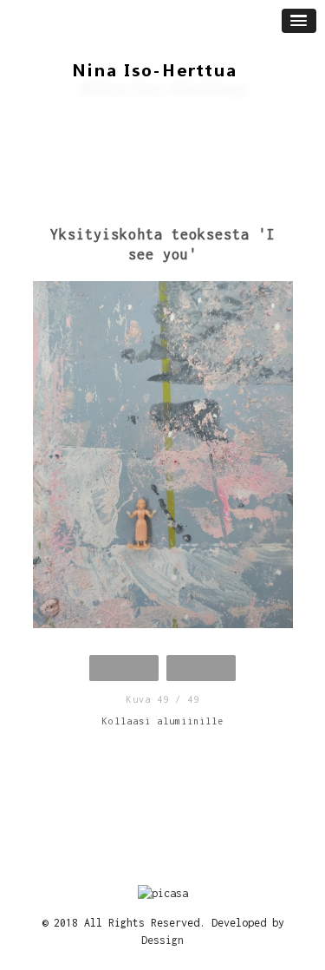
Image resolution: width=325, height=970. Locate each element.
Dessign (162, 940)
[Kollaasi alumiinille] (163, 459)
